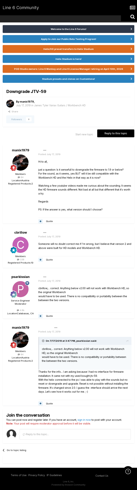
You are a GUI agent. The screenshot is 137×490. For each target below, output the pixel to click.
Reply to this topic (116, 133)
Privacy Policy (36, 475)
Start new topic (84, 134)
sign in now (84, 419)
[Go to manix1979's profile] (10, 104)
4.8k (21, 310)
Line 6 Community (21, 7)
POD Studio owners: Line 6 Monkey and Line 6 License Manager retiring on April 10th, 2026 (68, 68)
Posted (49, 154)
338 (21, 259)
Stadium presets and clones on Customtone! (68, 78)
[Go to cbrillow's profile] (20, 245)
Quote (49, 221)
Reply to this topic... (37, 434)
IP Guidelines (54, 475)
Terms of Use (19, 475)
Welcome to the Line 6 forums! (68, 29)
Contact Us (101, 475)
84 (22, 177)
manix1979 (27, 101)
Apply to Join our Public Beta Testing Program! (68, 39)
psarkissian (20, 277)
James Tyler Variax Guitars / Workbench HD (60, 105)
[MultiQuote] (40, 221)
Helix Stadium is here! (68, 59)
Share (14, 111)
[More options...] (44, 150)
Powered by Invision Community (68, 484)
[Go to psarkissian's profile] (20, 289)
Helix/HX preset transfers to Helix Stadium (68, 49)
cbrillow (20, 232)
